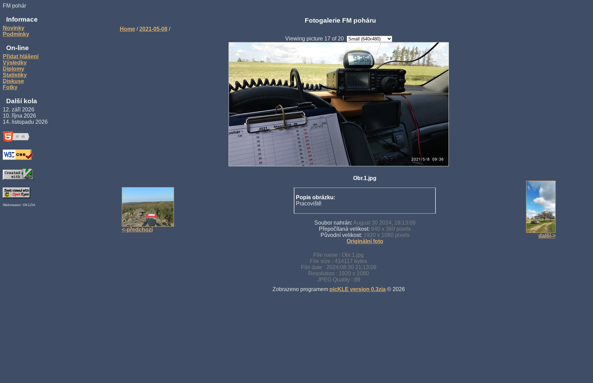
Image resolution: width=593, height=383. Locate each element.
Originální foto (365, 241)
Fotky (10, 87)
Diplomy (13, 69)
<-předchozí (137, 229)
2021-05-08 (153, 29)
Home (127, 29)
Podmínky (16, 34)
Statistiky (15, 75)
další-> (547, 236)
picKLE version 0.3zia (357, 289)
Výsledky (15, 62)
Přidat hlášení (20, 56)
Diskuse (13, 81)
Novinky (13, 28)
